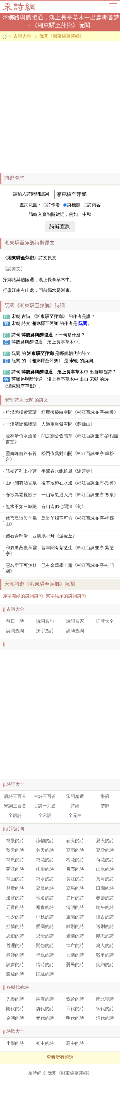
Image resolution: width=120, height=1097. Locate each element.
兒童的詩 (15, 888)
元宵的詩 (15, 908)
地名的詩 (45, 898)
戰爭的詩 (105, 955)
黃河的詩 (105, 879)
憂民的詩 (75, 965)
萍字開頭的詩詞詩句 (23, 596)
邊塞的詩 (15, 898)
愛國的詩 (45, 927)
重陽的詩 (75, 917)
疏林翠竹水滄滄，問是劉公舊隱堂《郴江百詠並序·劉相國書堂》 (62, 439)
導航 (113, 6)
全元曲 (75, 816)
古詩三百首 (45, 797)
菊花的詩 (15, 869)
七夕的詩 (15, 917)
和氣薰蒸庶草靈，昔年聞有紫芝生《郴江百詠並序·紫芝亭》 (60, 551)
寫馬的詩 (75, 888)
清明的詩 (75, 908)
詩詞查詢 (15, 631)
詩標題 (73, 205)
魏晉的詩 (75, 999)
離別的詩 (75, 927)
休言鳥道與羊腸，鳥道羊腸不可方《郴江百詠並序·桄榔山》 (60, 521)
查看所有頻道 (60, 1057)
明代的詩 (75, 1018)
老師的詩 (15, 955)
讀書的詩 (15, 965)
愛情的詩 (75, 936)
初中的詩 (45, 1043)
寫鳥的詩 (45, 888)
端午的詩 (105, 908)
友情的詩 (75, 955)
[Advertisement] (60, 107)
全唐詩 (15, 816)
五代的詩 (75, 1009)
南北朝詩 (105, 999)
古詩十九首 (45, 806)
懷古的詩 (105, 917)
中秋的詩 (45, 917)
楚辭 (104, 806)
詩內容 (94, 205)
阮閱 (82, 324)
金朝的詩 (15, 1018)
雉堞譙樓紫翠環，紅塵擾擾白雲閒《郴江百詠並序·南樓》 (62, 412)
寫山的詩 (15, 879)
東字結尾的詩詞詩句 (66, 596)
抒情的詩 (15, 927)
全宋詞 (45, 816)
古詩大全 (20, 6)
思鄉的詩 (15, 936)
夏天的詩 (105, 841)
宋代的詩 (105, 1009)
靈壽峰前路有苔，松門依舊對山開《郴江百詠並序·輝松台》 (60, 457)
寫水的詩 (45, 879)
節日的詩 (75, 898)
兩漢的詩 (45, 999)
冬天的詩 (45, 850)
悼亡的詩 (75, 946)
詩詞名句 (45, 621)
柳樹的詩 (45, 869)
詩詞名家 (75, 621)
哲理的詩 (15, 946)
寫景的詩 (15, 841)
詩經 (75, 806)
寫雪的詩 (105, 850)
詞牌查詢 (75, 631)
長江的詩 (75, 879)
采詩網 (35, 1073)
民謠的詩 (45, 974)
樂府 (104, 797)
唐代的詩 (45, 1009)
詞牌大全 (105, 621)
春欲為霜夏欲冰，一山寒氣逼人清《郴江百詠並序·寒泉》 (62, 495)
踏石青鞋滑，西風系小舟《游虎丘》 (41, 536)
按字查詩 (45, 631)
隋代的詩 (15, 1009)
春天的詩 (75, 841)
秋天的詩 (15, 850)
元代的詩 (45, 1018)
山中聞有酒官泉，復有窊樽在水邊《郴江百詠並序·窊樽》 (62, 483)
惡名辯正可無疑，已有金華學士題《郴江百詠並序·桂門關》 (60, 568)
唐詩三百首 (15, 797)
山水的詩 (105, 869)
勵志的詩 (105, 936)
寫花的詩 (45, 860)
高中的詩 (75, 1043)
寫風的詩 (15, 860)
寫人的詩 (105, 946)
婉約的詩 (105, 965)
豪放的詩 (15, 974)
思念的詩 (45, 936)
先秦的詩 (15, 999)
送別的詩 (105, 927)
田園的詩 (105, 888)
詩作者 (53, 205)
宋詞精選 (75, 797)
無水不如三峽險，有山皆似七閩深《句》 (46, 507)
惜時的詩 (45, 965)
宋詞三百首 (15, 806)
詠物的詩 (45, 841)
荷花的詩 (105, 860)
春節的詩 (105, 898)
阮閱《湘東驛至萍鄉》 (61, 36)
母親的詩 (45, 955)
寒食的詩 (45, 908)
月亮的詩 (75, 869)
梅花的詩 (75, 860)
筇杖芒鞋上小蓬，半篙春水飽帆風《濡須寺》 (50, 471)
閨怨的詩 (45, 946)
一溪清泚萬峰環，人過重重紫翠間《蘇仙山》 (50, 424)
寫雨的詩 (75, 850)
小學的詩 (15, 1043)
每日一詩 (15, 621)
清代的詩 (105, 1018)
